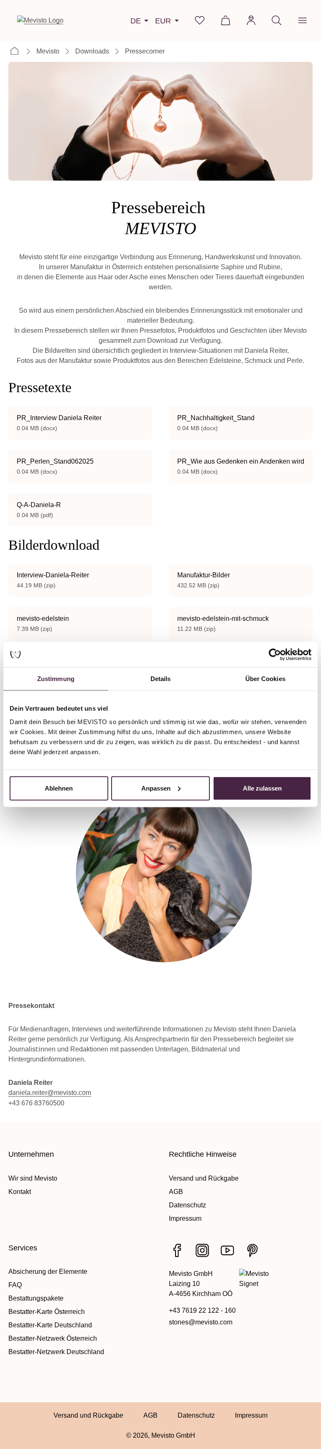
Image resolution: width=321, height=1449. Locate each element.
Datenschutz (187, 1205)
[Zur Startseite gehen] (40, 20)
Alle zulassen (262, 787)
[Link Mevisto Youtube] (227, 1250)
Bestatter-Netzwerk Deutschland (56, 1351)
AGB (176, 1191)
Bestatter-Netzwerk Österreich (52, 1338)
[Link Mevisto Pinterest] (252, 1250)
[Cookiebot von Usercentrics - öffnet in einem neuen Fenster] (274, 654)
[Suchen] (276, 20)
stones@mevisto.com (200, 1322)
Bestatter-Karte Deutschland (50, 1325)
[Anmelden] (251, 20)
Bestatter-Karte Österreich (46, 1311)
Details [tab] (160, 678)
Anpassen (156, 787)
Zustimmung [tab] (55, 678)
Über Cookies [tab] (265, 678)
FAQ (15, 1284)
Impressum (185, 1218)
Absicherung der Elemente (47, 1271)
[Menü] (302, 20)
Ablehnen (59, 787)
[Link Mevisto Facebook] (177, 1250)
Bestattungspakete (36, 1298)
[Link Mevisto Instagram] (202, 1250)
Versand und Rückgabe (204, 1178)
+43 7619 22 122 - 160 (202, 1310)
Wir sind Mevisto (32, 1178)
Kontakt (19, 1191)
